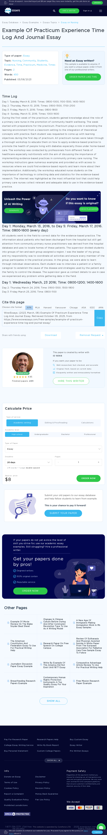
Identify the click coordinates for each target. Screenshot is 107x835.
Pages (58, 456)
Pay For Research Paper (16, 739)
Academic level (12, 430)
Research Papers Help (48, 739)
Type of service (13, 417)
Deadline (9, 456)
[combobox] (53, 449)
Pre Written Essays (79, 751)
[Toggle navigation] (100, 11)
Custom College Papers (48, 751)
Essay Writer (76, 745)
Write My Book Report (48, 745)
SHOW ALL (52, 760)
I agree (97, 832)
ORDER (97, 2)
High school (17, 434)
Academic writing (22, 423)
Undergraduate (41, 434)
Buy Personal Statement (16, 751)
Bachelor (65, 434)
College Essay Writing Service (19, 745)
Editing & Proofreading (56, 423)
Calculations (87, 423)
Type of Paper (11, 443)
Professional (90, 434)
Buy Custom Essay (79, 739)
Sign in (86, 11)
